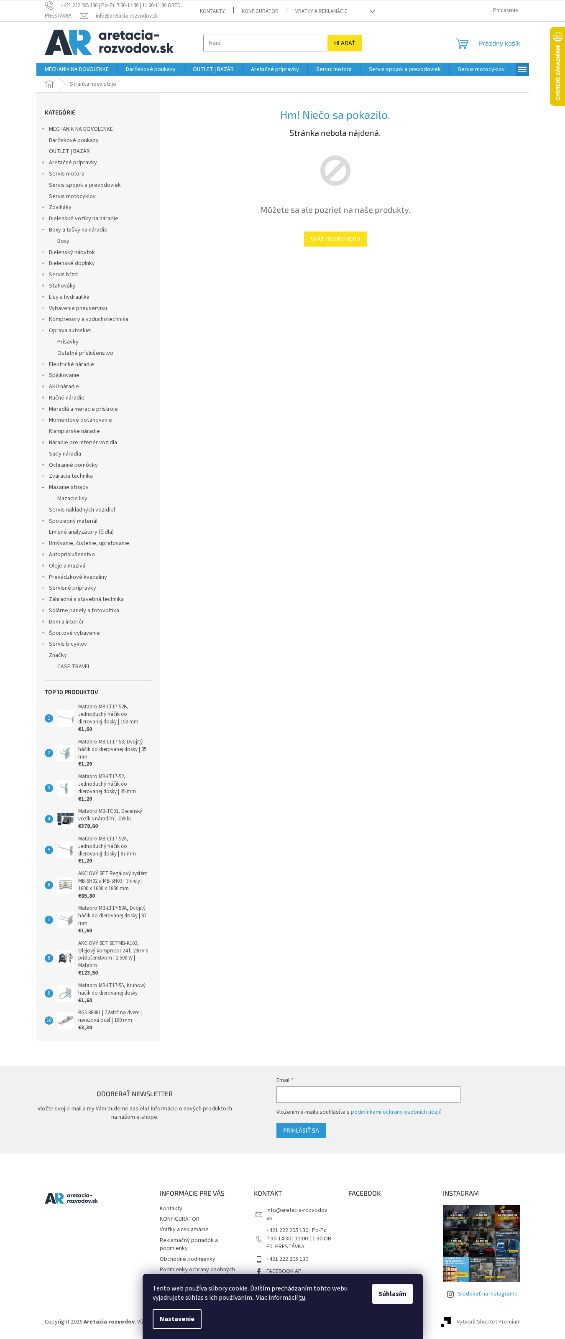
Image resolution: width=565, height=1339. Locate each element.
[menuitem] (76, 69)
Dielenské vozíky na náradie (83, 218)
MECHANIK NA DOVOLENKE (81, 129)
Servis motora (66, 174)
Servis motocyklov (72, 196)
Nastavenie (177, 1319)
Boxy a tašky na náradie (78, 230)
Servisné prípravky (72, 588)
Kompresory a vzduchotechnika (88, 319)
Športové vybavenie (74, 633)
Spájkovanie (64, 375)
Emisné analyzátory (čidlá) (81, 532)
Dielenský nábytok (72, 252)
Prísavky (68, 342)
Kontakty (212, 11)
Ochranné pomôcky (73, 465)
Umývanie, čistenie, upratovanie (89, 543)
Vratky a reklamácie (321, 11)
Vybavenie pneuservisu (78, 308)
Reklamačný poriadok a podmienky (189, 1244)
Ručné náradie (66, 398)
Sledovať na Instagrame (488, 1294)
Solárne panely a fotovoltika (84, 610)
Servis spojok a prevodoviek (85, 185)
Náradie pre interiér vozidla (83, 442)
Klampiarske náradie (74, 431)
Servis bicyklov (68, 644)
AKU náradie (64, 386)
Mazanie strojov (69, 487)
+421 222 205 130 (287, 1259)
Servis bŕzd (63, 274)
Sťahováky (62, 286)
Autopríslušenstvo (72, 554)
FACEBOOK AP (284, 1271)
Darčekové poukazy (74, 140)
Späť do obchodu (335, 238)
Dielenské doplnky (72, 263)
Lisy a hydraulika (69, 297)
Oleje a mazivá (67, 566)
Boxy (63, 241)
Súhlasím (392, 1293)
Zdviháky (60, 207)
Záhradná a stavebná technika (86, 599)
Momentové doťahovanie (80, 420)
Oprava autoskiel (70, 330)
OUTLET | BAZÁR (69, 151)
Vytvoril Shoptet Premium (489, 1322)
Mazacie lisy (72, 498)
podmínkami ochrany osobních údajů (396, 1112)
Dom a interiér (66, 622)
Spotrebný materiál (73, 521)
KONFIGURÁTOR (260, 11)
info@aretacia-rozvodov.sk (297, 1214)
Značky (58, 655)
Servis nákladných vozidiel (82, 510)
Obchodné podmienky (187, 1259)
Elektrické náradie (71, 364)
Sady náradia (65, 454)
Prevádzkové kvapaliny (78, 577)
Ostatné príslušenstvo (85, 353)
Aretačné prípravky (73, 162)
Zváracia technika (71, 476)
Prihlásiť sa (301, 1130)
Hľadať (344, 42)
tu (302, 1297)
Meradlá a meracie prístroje (83, 409)
